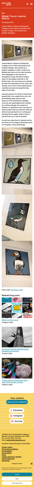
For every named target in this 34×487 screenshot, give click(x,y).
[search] (27, 4)
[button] (31, 463)
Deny (17, 478)
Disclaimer (6, 460)
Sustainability (7, 451)
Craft (21, 290)
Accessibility (7, 453)
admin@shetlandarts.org (16, 440)
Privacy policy (7, 447)
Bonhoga (14, 290)
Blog (3, 13)
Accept (17, 474)
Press (4, 455)
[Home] (6, 3)
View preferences (17, 483)
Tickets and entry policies (11, 457)
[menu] (31, 4)
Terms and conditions (10, 449)
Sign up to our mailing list (17, 402)
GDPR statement (8, 459)
